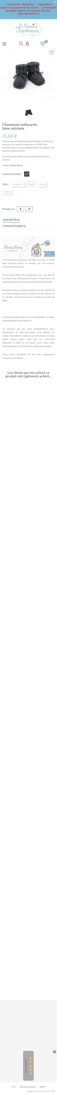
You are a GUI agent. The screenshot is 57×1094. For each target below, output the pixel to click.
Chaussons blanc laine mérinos (28, 893)
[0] (43, 45)
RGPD (42, 1086)
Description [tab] (11, 219)
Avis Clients (26, 1066)
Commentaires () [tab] (14, 225)
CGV (14, 1086)
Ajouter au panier (31, 446)
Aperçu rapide (18, 425)
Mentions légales (28, 1086)
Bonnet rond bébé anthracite (28, 432)
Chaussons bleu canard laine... (28, 584)
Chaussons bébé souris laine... (28, 812)
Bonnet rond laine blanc (28, 736)
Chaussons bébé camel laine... (28, 660)
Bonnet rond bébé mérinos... (28, 508)
